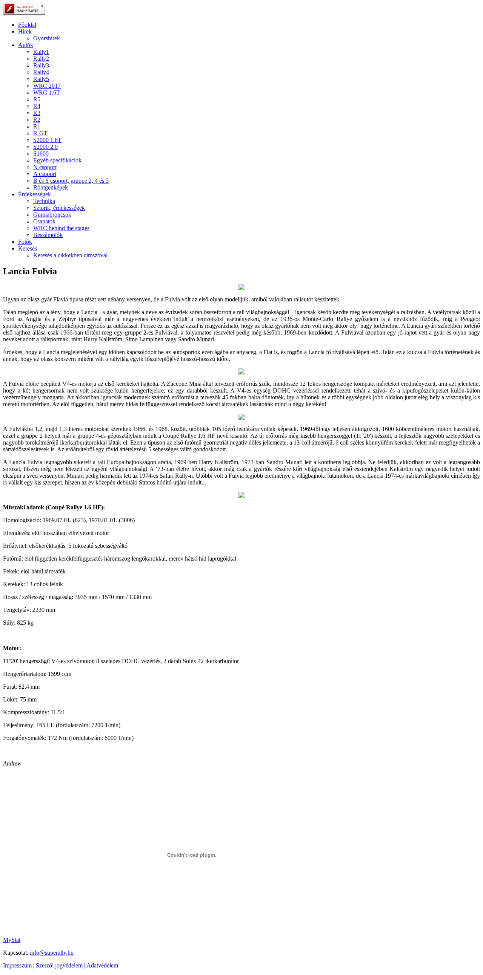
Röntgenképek (50, 187)
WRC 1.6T (46, 92)
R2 (36, 119)
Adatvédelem (102, 965)
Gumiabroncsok (52, 214)
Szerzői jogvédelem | (61, 965)
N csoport (45, 167)
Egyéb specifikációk (57, 160)
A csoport (44, 174)
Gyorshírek (46, 38)
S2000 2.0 (45, 147)
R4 (36, 106)
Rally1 (41, 52)
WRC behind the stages (61, 228)
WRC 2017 (47, 86)
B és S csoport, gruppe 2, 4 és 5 (71, 180)
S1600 (41, 153)
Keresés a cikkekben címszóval (70, 255)
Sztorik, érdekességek (59, 208)
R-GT (40, 133)
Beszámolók (48, 235)
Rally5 (41, 79)
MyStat (11, 940)
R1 (36, 126)
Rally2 (41, 58)
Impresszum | (19, 965)
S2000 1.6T (47, 140)
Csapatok (44, 221)
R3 (36, 113)
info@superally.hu (52, 952)
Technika (44, 201)
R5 (36, 99)
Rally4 (41, 72)
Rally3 (41, 65)
